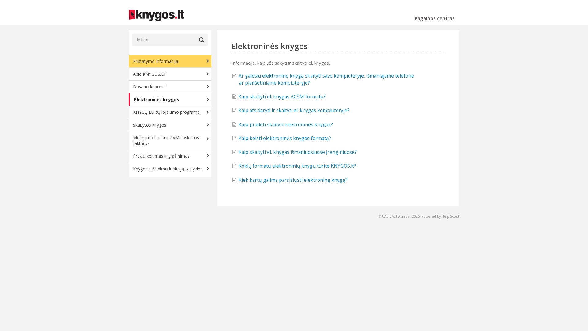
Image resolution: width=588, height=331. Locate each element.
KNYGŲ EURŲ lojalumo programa (166, 112)
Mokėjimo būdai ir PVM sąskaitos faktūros (166, 140)
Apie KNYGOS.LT (149, 74)
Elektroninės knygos (156, 99)
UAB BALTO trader (396, 216)
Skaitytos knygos (149, 125)
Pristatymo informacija (155, 61)
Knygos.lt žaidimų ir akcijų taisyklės (167, 169)
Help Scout (450, 216)
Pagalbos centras (435, 18)
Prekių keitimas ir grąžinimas (161, 156)
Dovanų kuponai (149, 86)
